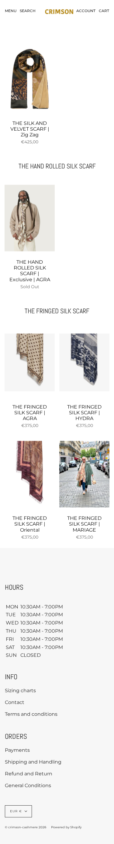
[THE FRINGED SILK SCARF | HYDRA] (84, 362)
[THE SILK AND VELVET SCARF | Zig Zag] (30, 78)
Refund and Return (28, 774)
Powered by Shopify (66, 827)
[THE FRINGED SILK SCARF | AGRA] (30, 362)
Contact (14, 702)
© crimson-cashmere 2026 (25, 827)
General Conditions (28, 785)
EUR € (16, 811)
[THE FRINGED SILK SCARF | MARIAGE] (84, 474)
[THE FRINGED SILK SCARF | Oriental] (30, 474)
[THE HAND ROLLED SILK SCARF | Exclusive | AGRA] (30, 218)
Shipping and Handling (33, 762)
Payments (17, 750)
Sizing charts (20, 690)
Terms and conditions (31, 714)
